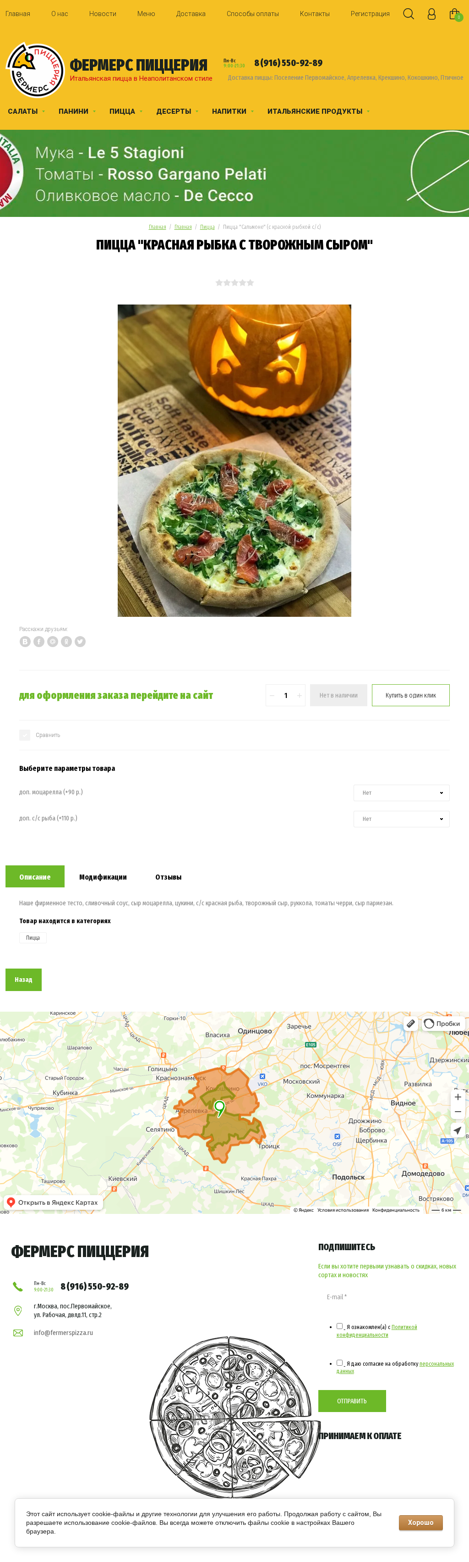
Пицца (207, 226)
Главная (17, 13)
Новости (102, 13)
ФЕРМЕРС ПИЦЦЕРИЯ (138, 65)
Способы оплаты (253, 13)
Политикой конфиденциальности (377, 1331)
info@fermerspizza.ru (63, 1333)
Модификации (103, 877)
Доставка (191, 13)
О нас (59, 13)
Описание (35, 877)
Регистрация (370, 13)
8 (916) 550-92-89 (288, 62)
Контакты (315, 13)
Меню (146, 13)
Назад (24, 979)
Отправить (352, 1401)
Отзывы (168, 877)
